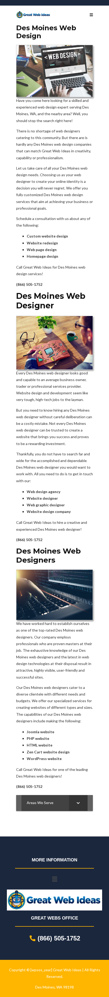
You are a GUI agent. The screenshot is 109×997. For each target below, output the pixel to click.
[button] (54, 879)
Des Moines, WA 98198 (54, 987)
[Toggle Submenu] (78, 802)
